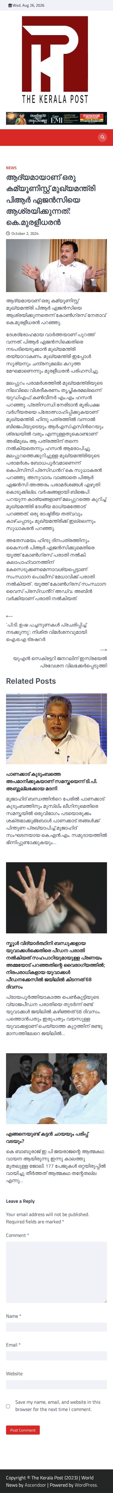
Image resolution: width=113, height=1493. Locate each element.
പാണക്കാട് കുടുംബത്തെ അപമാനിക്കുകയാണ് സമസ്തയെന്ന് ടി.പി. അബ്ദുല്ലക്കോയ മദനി (51, 781)
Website (14, 1373)
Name (13, 1316)
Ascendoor (35, 1484)
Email (13, 1344)
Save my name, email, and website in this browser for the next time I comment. (57, 1405)
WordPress (86, 1484)
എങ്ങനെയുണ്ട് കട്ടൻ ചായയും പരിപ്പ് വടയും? (47, 1137)
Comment (17, 1235)
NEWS (11, 168)
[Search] (102, 137)
